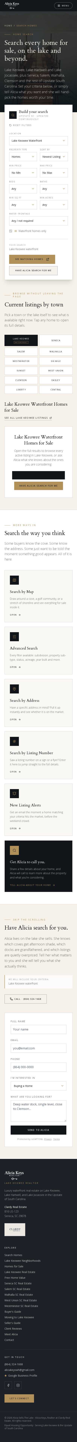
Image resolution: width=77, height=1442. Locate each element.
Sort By (45, 149)
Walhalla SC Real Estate (18, 1294)
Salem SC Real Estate (17, 1289)
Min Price (15, 165)
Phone (15, 1059)
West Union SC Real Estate (20, 1300)
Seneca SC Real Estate (18, 1283)
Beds (12, 181)
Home (8, 25)
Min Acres (46, 197)
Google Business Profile (22, 1375)
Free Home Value (14, 1277)
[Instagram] (18, 1385)
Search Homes (13, 1255)
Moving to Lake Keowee (19, 1317)
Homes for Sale (13, 1266)
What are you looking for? (31, 1096)
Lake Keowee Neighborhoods (22, 1260)
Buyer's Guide (12, 1311)
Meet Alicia (11, 1334)
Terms (56, 1139)
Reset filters (22, 125)
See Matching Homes (29, 259)
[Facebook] (8, 1385)
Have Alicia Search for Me (33, 270)
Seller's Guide (12, 1323)
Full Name (18, 1021)
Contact (9, 1340)
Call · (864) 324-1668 (27, 998)
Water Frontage (19, 213)
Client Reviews (13, 1328)
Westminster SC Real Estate (21, 1306)
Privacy (48, 1139)
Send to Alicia (38, 1130)
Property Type (18, 149)
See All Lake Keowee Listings (26, 417)
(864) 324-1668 (13, 1364)
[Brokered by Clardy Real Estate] (14, 1229)
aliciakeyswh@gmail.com (19, 1370)
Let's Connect (19, 1398)
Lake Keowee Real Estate (19, 1272)
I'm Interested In (23, 1078)
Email (15, 1040)
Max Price (46, 165)
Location (15, 133)
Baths (43, 181)
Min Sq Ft (15, 197)
